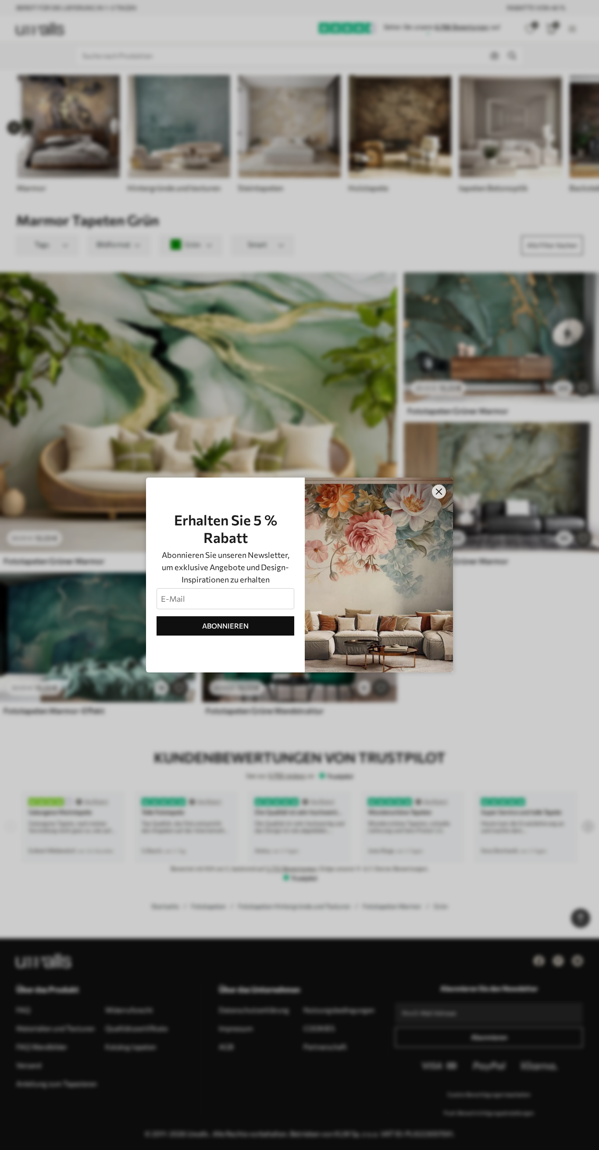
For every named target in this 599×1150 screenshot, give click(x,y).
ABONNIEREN (225, 626)
